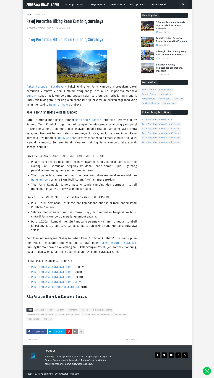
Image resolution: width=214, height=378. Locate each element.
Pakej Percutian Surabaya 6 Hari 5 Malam (161, 142)
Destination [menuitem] (116, 4)
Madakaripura (148, 99)
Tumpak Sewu (169, 103)
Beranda (30, 14)
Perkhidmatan (121, 314)
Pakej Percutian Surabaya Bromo (52, 267)
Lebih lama (130, 339)
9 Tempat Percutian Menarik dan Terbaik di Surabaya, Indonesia (170, 25)
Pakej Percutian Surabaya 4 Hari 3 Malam (161, 133)
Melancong (72, 310)
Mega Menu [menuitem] (96, 4)
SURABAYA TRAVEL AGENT (42, 4)
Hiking (50, 310)
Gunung (31, 95)
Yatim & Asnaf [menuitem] (158, 4)
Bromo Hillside (149, 89)
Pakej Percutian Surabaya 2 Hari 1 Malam (161, 124)
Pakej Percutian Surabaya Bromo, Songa (56, 282)
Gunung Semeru (149, 94)
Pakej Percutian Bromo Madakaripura (55, 287)
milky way (64, 138)
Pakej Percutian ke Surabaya (40, 314)
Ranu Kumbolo (58, 104)
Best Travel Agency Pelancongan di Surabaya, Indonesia (169, 67)
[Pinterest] (69, 331)
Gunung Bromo (166, 89)
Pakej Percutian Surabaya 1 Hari (157, 119)
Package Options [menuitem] (74, 4)
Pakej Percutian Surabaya (45, 86)
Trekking (48, 319)
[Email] (75, 331)
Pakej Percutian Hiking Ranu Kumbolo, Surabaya (64, 39)
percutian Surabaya (88, 120)
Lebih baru (33, 339)
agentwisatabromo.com (67, 374)
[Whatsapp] (207, 371)
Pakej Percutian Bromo (102, 310)
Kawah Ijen (166, 94)
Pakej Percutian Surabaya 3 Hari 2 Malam (161, 128)
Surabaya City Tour (150, 103)
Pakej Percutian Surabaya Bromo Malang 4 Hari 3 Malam (171, 40)
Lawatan (60, 310)
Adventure (41, 14)
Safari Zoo (178, 99)
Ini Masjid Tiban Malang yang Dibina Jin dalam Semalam (171, 53)
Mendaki (84, 310)
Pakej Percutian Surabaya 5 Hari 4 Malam (161, 138)
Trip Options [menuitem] (137, 4)
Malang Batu (164, 99)
